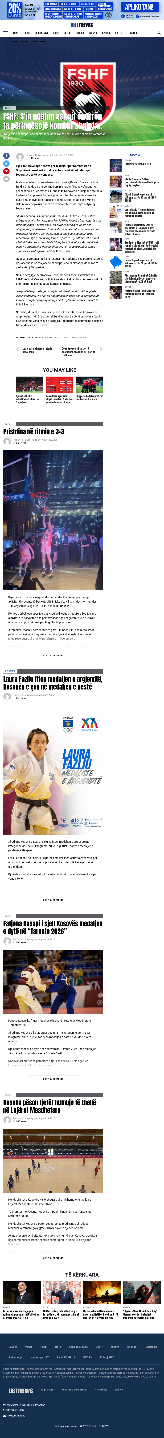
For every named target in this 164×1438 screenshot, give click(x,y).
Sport (56, 33)
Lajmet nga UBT (20, 41)
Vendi (28, 1346)
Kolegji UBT (107, 1357)
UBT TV (87, 1357)
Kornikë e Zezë (78, 1346)
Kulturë (67, 33)
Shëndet (80, 33)
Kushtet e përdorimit (74, 1389)
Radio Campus (40, 41)
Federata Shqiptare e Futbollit (53, 337)
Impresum (47, 1389)
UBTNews (21, 443)
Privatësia (101, 1389)
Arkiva (119, 1389)
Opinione (106, 33)
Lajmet (16, 33)
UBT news (34, 158)
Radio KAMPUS (66, 1357)
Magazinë (93, 33)
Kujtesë (119, 33)
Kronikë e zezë (41, 33)
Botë (27, 33)
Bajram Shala (81, 337)
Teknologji (132, 33)
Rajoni (43, 1346)
